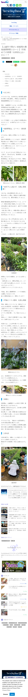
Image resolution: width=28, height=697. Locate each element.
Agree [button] (12, 694)
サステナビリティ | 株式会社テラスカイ (13, 486)
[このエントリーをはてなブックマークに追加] (3, 61)
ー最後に (6, 83)
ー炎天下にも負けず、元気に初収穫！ (13, 78)
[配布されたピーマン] (14, 354)
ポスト (9, 61)
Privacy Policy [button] (6, 690)
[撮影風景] (14, 463)
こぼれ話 (6, 85)
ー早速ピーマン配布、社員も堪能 (12, 81)
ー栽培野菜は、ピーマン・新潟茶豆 (13, 76)
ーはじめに (7, 74)
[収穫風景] (14, 254)
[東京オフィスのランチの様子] (14, 389)
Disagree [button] (5, 694)
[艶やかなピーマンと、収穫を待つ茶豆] (14, 173)
